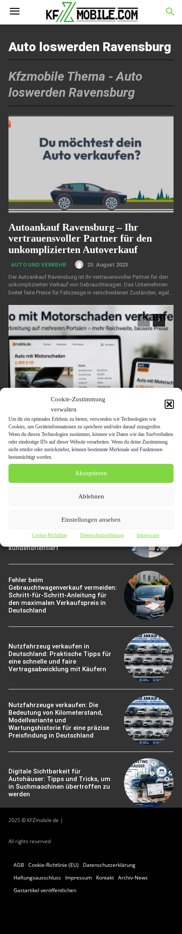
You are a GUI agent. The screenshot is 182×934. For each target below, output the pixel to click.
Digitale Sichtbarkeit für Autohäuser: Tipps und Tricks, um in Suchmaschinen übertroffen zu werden (59, 783)
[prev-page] (144, 320)
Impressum (148, 535)
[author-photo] (80, 264)
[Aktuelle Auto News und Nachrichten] (91, 12)
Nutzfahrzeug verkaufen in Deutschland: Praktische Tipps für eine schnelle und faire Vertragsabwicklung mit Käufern (59, 658)
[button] (169, 404)
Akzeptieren (91, 473)
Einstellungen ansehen (91, 519)
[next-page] (159, 320)
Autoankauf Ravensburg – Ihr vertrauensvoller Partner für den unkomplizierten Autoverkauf (80, 238)
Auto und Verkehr (38, 264)
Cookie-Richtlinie (49, 535)
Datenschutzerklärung (102, 535)
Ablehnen (91, 496)
